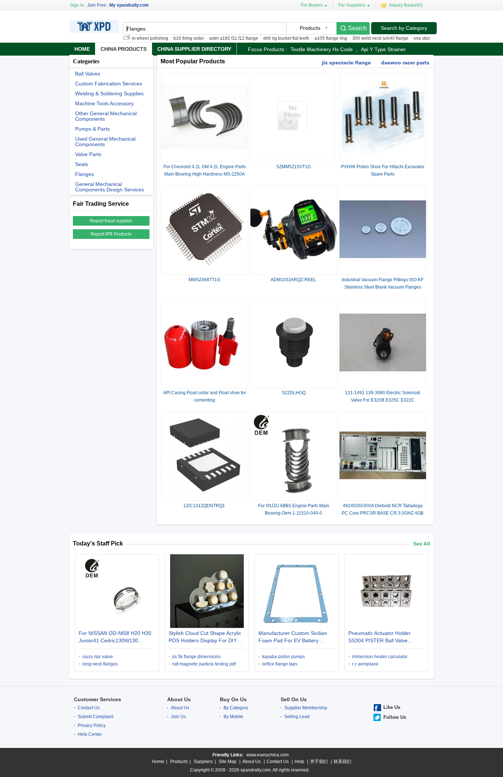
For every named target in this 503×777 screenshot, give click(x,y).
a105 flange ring (319, 38)
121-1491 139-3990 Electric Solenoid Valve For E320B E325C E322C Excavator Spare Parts (382, 400)
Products (179, 761)
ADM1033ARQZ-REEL (293, 279)
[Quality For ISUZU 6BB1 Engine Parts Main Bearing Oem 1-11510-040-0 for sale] (293, 497)
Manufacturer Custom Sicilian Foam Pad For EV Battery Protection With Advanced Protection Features (292, 637)
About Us (179, 699)
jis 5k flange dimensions (196, 656)
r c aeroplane (365, 664)
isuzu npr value (97, 656)
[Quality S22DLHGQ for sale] (293, 384)
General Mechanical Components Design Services (109, 187)
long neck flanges (100, 664)
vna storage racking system (429, 38)
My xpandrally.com (129, 5)
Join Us (178, 716)
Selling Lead (297, 716)
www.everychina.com (267, 754)
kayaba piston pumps (283, 656)
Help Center (90, 734)
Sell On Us (294, 699)
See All (421, 544)
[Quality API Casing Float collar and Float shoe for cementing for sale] (204, 384)
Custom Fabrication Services (108, 83)
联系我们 (342, 761)
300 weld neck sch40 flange (369, 38)
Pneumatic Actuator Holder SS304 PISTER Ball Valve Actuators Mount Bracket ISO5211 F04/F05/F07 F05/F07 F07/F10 (385, 637)
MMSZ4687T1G (204, 279)
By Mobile (233, 716)
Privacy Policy (92, 725)
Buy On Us (233, 699)
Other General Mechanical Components (106, 116)
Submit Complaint (95, 716)
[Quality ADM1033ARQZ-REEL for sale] (293, 271)
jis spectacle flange (346, 63)
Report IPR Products (111, 234)
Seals (81, 164)
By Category (236, 707)
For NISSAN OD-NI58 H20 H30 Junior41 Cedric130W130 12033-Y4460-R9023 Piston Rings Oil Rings (115, 637)
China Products (124, 49)
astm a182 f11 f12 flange (222, 38)
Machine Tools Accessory (104, 103)
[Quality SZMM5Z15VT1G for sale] (292, 128)
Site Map (227, 761)
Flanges (84, 174)
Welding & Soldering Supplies (109, 93)
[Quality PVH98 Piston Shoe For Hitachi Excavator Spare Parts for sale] (383, 158)
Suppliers (203, 761)
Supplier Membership (305, 707)
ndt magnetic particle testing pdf (204, 664)
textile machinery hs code (322, 49)
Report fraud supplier (111, 220)
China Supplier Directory (194, 49)
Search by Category (404, 28)
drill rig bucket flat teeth (275, 38)
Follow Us (394, 717)
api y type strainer (383, 49)
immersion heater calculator (380, 656)
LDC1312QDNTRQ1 (204, 505)
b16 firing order (177, 38)
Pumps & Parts (92, 129)
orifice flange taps (280, 664)
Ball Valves (87, 74)
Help (299, 761)
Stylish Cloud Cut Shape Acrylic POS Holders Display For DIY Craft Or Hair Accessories (205, 637)
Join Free (96, 5)
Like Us (391, 707)
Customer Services (97, 699)
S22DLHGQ (294, 392)
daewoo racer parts (405, 63)
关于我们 (319, 761)
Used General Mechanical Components (105, 141)
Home (82, 49)
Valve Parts (88, 154)
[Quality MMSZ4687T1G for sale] (204, 271)
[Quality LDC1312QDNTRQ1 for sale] (204, 497)
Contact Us (89, 707)
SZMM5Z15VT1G (293, 166)
